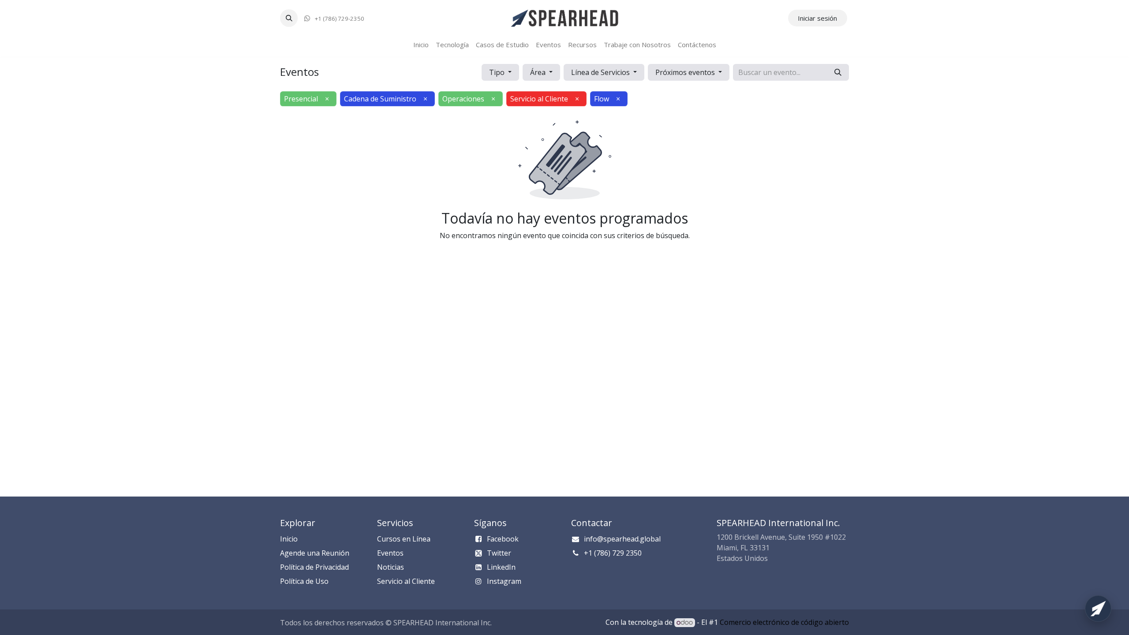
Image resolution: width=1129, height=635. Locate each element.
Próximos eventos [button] (686, 72)
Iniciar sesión (817, 18)
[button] (289, 18)
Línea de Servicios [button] (601, 72)
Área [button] (538, 72)
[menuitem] (421, 44)
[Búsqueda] (838, 72)
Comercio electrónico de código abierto (784, 622)
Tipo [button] (497, 72)
